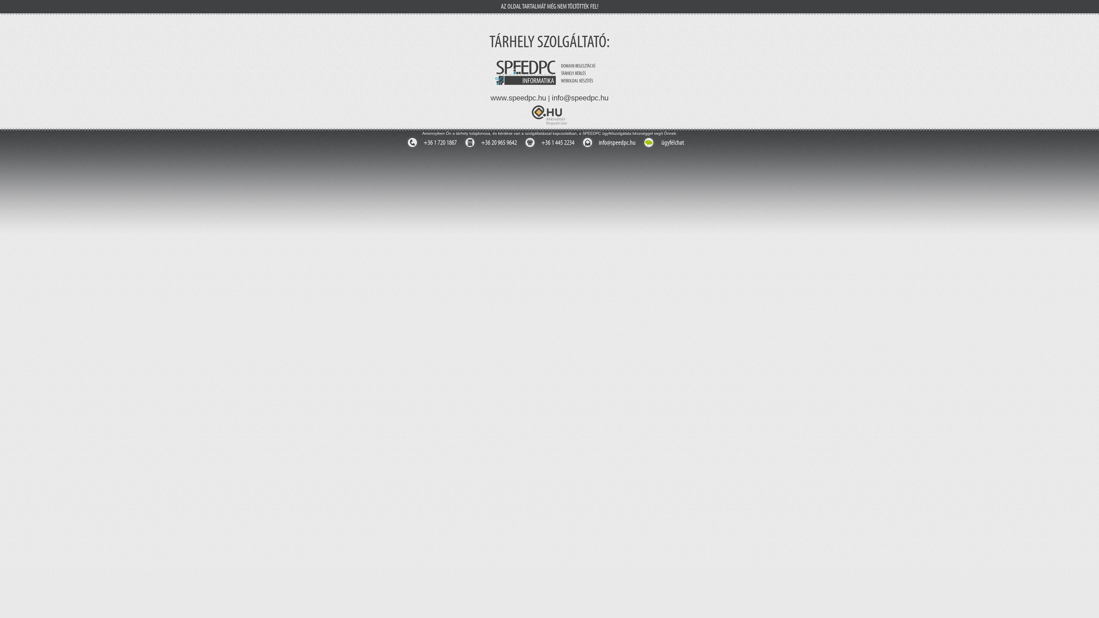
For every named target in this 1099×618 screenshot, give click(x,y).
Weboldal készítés (577, 81)
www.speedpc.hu (518, 98)
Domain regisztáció (578, 66)
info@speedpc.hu (580, 98)
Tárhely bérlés (573, 73)
